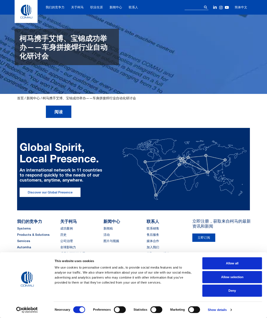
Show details (217, 310)
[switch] (120, 309)
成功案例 (66, 228)
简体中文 (241, 7)
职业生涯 (96, 7)
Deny (232, 290)
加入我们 (153, 247)
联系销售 (153, 228)
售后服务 (153, 234)
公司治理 (66, 241)
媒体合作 (153, 241)
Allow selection (232, 277)
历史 (63, 234)
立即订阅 (204, 237)
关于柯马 (77, 7)
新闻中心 (116, 7)
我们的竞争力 (55, 7)
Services (23, 241)
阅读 (58, 111)
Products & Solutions (33, 234)
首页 (20, 98)
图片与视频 (111, 241)
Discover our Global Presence (50, 192)
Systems (24, 228)
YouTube (227, 8)
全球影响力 (68, 247)
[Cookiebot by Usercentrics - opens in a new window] (27, 310)
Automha (24, 247)
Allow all (232, 263)
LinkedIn (215, 8)
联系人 (133, 7)
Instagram (221, 8)
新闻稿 (108, 228)
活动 (106, 234)
